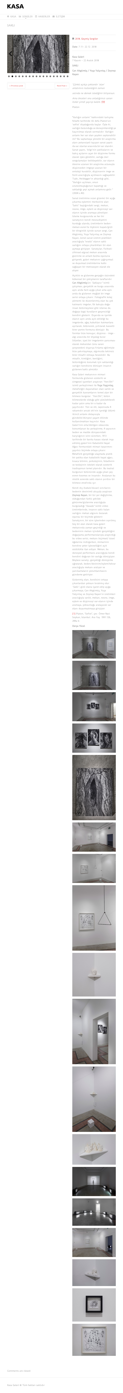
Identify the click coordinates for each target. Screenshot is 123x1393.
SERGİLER (26, 16)
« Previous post (16, 86)
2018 (77, 38)
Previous (12, 54)
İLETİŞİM (60, 16)
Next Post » (62, 86)
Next (65, 54)
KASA (13, 16)
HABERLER (44, 16)
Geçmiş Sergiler (89, 38)
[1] (73, 613)
